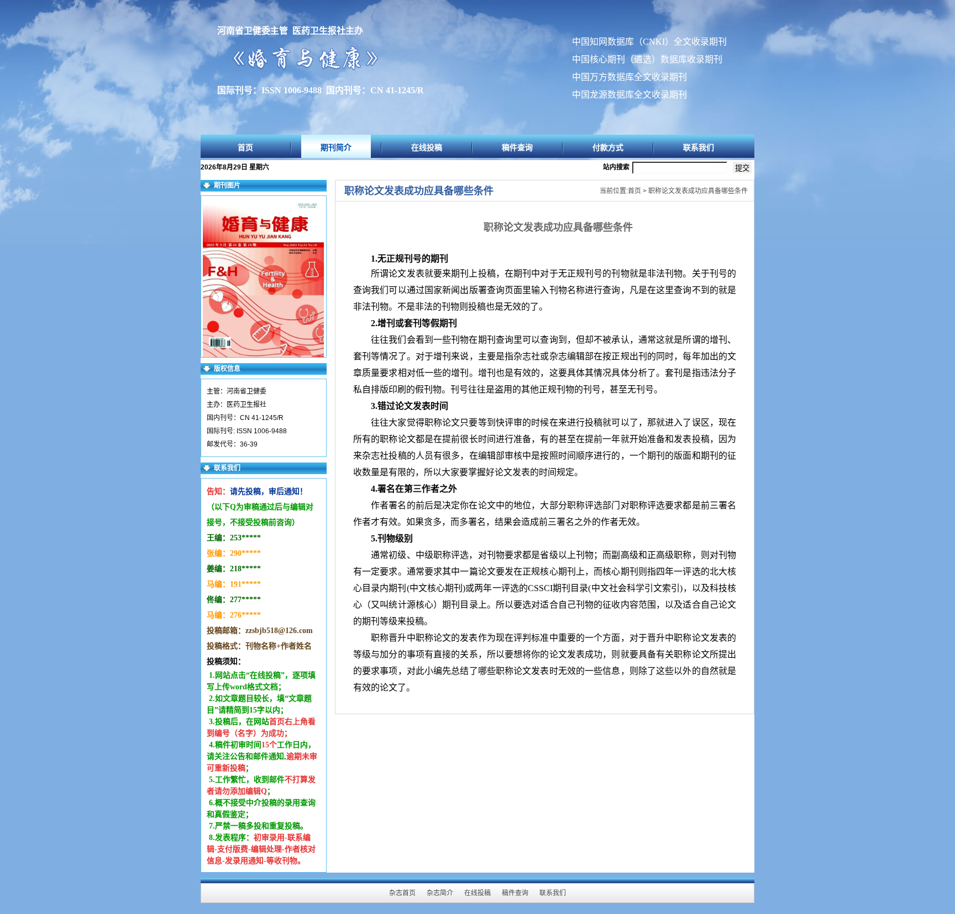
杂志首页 (402, 893)
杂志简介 (440, 893)
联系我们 (698, 147)
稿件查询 (517, 147)
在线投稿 (426, 147)
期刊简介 (336, 147)
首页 (245, 147)
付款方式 (607, 147)
